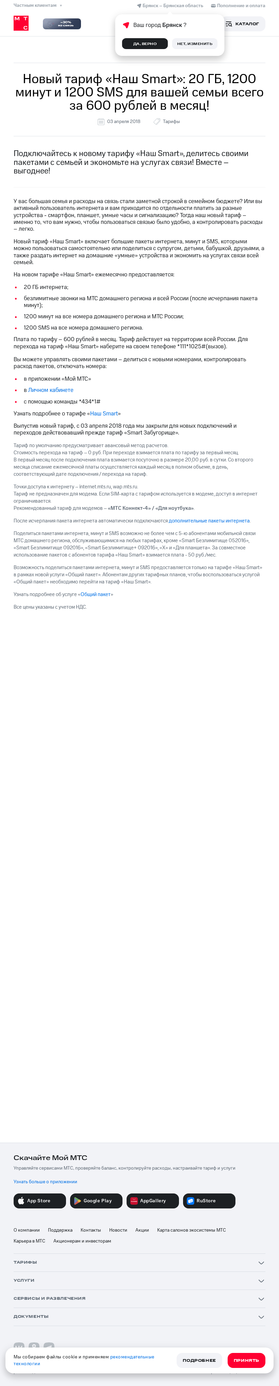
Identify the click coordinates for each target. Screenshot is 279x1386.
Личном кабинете (50, 390)
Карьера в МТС (29, 1241)
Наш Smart (104, 414)
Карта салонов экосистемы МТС (191, 1230)
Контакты (91, 1230)
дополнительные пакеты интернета (209, 520)
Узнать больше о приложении (45, 1181)
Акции (142, 1230)
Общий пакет (96, 594)
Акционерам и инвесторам (82, 1241)
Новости (118, 1230)
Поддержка (60, 1230)
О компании (27, 1230)
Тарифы (171, 121)
